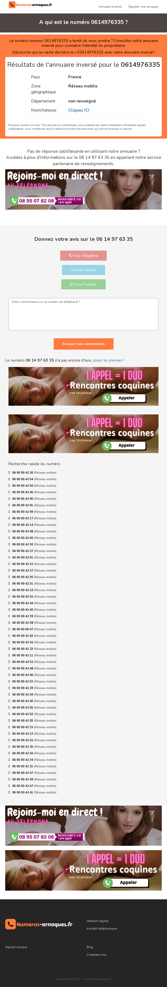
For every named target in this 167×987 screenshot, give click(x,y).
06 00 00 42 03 (23, 721)
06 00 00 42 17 (23, 518)
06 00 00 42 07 (23, 773)
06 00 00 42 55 (23, 707)
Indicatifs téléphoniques (102, 929)
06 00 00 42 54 (23, 479)
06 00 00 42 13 (23, 734)
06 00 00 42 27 (23, 551)
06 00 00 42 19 (23, 590)
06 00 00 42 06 (23, 675)
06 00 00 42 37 (23, 570)
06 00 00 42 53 (23, 714)
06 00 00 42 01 (23, 505)
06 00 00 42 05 (23, 499)
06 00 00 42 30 (23, 544)
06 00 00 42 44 (23, 603)
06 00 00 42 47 (23, 786)
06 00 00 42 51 (23, 557)
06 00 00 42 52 (23, 662)
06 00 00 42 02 (23, 740)
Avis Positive (85, 284)
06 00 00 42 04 (23, 694)
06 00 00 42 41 (23, 792)
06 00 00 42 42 (23, 642)
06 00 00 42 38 (23, 623)
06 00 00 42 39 (23, 616)
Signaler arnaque (16, 947)
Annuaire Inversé (110, 7)
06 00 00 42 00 (23, 538)
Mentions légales (98, 921)
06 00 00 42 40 (23, 610)
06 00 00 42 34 (23, 760)
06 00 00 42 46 (23, 492)
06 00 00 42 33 (23, 681)
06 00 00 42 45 (23, 701)
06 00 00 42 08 (23, 531)
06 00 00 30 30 (23, 597)
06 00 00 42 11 (23, 655)
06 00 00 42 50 (23, 486)
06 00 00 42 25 (23, 747)
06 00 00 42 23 (23, 649)
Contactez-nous (97, 955)
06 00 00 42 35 (23, 577)
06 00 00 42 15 (23, 727)
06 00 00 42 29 (23, 688)
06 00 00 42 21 (23, 766)
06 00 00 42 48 (23, 668)
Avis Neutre (85, 270)
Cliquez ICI (78, 110)
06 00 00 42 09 (23, 512)
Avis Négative (85, 255)
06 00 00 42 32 (23, 564)
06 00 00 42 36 (23, 753)
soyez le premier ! (108, 360)
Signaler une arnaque (143, 7)
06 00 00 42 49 (23, 779)
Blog (90, 947)
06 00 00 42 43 (23, 636)
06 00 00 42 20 (23, 473)
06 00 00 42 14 (23, 525)
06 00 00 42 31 (23, 583)
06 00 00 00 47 (23, 629)
